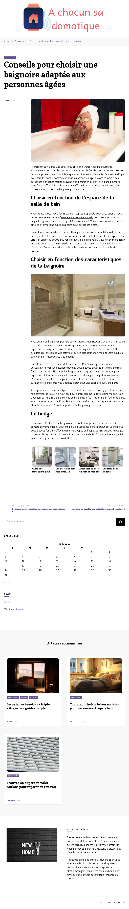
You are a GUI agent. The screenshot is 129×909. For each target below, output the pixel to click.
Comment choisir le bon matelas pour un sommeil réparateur (94, 706)
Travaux (33, 697)
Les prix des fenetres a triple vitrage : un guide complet (28, 706)
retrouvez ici (112, 221)
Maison (24, 697)
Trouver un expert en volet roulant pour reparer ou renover (31, 784)
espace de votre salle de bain (77, 217)
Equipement (10, 57)
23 (110, 566)
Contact (8, 602)
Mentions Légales (13, 609)
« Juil (7, 583)
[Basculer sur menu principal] (4, 19)
